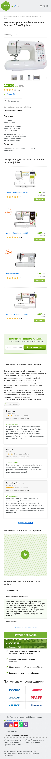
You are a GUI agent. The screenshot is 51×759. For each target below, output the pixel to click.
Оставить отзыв (12, 404)
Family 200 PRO (12, 274)
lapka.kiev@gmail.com (14, 720)
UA (15, 6)
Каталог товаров (25, 635)
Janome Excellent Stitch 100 (17, 193)
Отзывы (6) (10, 94)
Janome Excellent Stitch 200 (17, 314)
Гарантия (8, 144)
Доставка (8, 116)
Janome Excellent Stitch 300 (17, 233)
